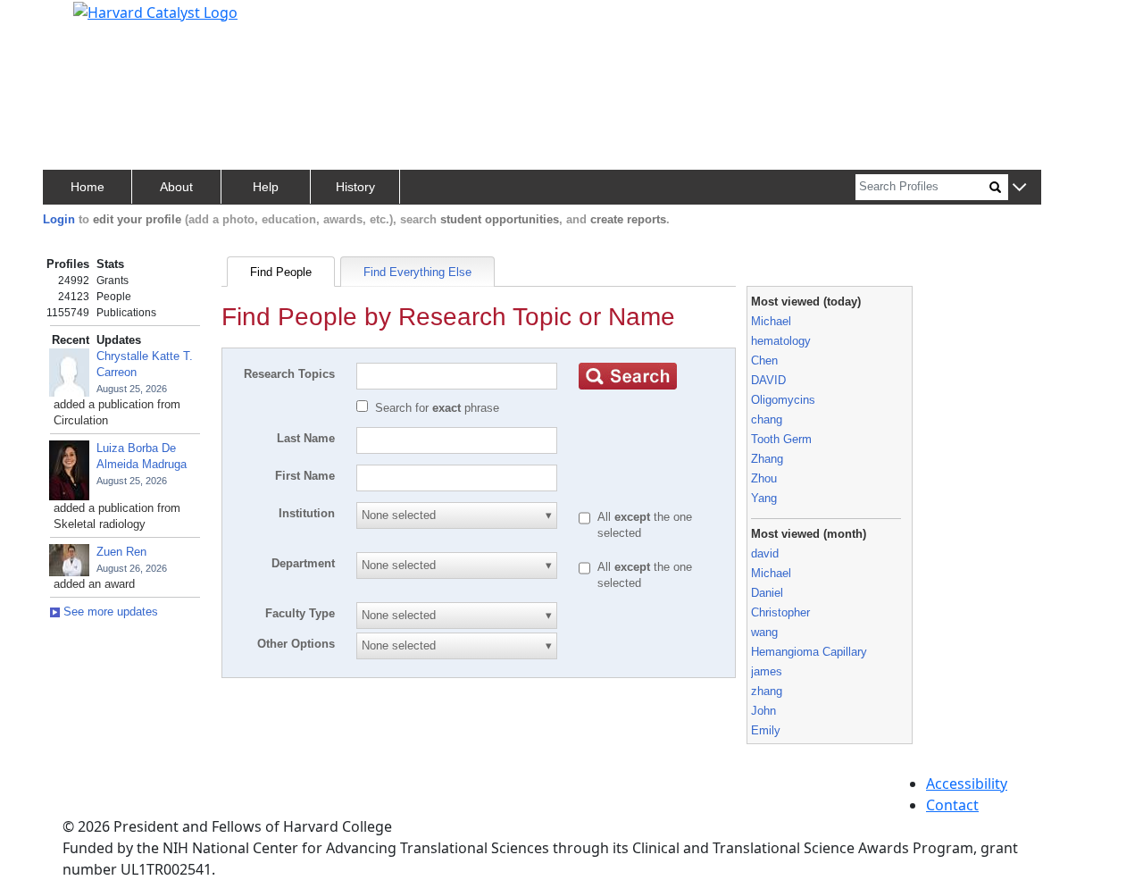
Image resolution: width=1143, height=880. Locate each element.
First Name (305, 475)
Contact (952, 805)
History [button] (355, 187)
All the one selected (644, 525)
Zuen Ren (121, 551)
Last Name (306, 438)
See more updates (109, 611)
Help (266, 187)
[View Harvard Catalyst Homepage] (155, 11)
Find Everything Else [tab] (417, 272)
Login (59, 219)
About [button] (176, 187)
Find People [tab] (281, 272)
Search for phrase (437, 408)
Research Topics (289, 374)
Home (87, 187)
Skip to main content (74, 21)
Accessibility (966, 783)
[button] (1019, 188)
